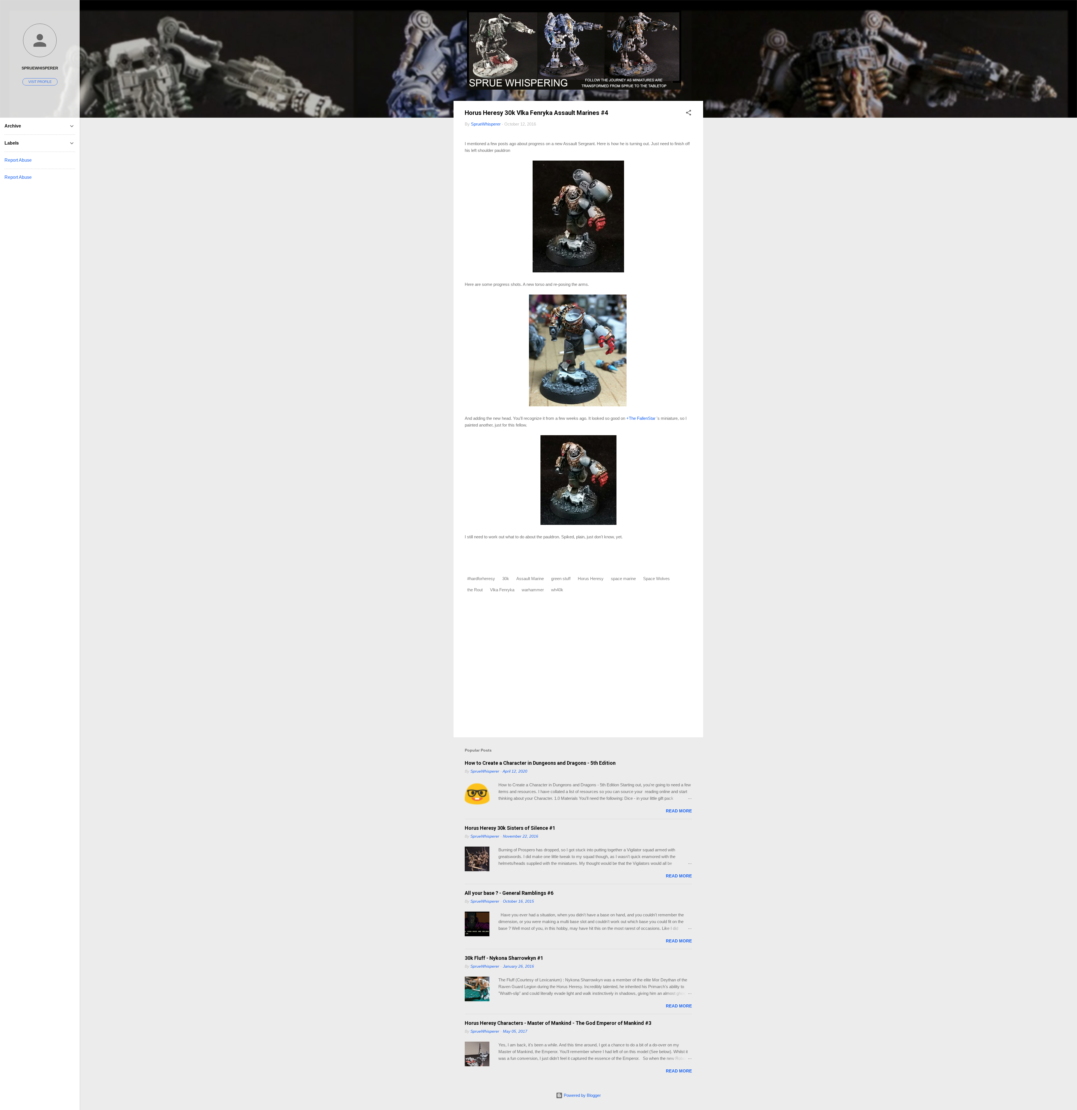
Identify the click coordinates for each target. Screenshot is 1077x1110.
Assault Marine (530, 578)
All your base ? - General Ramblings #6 (509, 893)
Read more (679, 810)
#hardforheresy (481, 578)
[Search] (699, 15)
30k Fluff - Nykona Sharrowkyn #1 (504, 958)
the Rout (475, 589)
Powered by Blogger (582, 1095)
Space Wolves (656, 578)
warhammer (533, 589)
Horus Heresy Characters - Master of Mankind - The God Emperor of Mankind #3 (558, 1023)
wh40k (557, 589)
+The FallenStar (640, 418)
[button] (688, 113)
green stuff (560, 578)
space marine (623, 578)
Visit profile (40, 82)
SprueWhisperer (40, 68)
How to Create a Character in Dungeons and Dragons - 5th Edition (540, 763)
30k (505, 578)
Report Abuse (18, 160)
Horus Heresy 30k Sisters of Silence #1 (510, 828)
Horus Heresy (591, 578)
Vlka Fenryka (502, 589)
